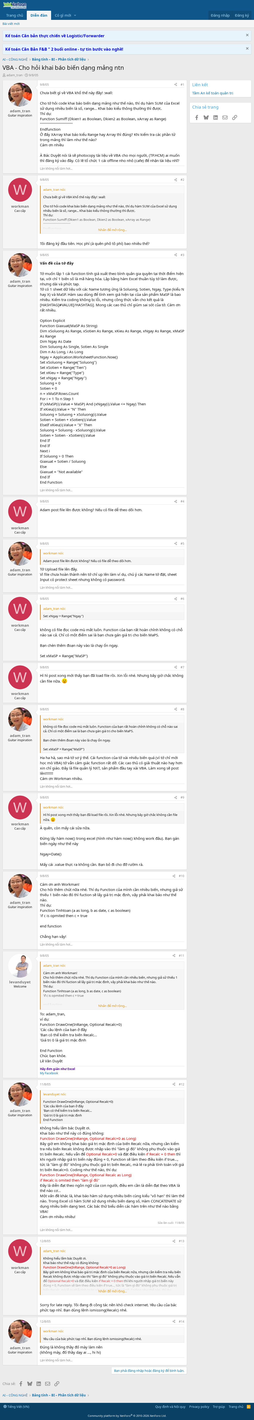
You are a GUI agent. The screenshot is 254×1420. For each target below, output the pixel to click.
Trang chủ (14, 15)
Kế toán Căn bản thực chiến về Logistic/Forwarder (54, 35)
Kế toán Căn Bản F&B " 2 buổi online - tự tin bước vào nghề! (64, 49)
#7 (182, 667)
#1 (182, 84)
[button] (75, 15)
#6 (182, 599)
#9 (182, 797)
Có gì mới (63, 15)
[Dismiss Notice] (247, 35)
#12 (181, 1084)
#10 (181, 876)
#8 (182, 709)
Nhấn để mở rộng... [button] (112, 230)
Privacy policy (199, 1406)
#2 (182, 180)
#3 (182, 255)
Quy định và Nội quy (170, 1406)
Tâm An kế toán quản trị (212, 92)
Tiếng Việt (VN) (18, 1406)
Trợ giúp (219, 1406)
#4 (182, 501)
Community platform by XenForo (127, 1416)
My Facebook (49, 1073)
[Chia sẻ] (175, 85)
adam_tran (14, 75)
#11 (181, 956)
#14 (181, 1321)
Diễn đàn (39, 15)
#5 (182, 543)
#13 (181, 1241)
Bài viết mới (11, 23)
